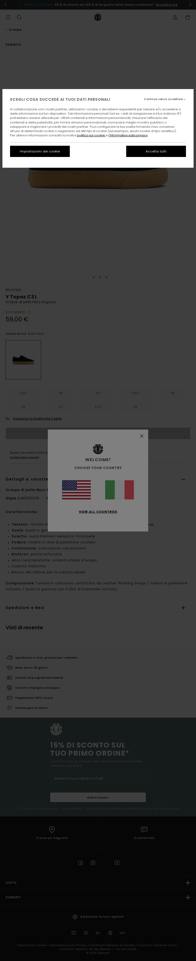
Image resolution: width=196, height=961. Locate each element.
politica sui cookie (91, 135)
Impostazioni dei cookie (40, 151)
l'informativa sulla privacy (128, 135)
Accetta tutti (156, 151)
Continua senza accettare (163, 99)
